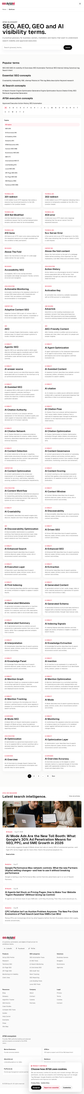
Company (33, 989)
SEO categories (35, 954)
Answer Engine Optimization (21, 91)
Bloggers (60, 961)
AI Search (6, 91)
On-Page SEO (11, 177)
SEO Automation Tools (37, 957)
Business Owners (62, 957)
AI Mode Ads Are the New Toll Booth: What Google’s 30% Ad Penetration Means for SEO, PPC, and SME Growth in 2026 (41, 839)
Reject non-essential (51, 1087)
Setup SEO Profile (8, 957)
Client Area (6, 977)
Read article (10, 854)
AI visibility (18, 68)
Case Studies (6, 1006)
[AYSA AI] (8, 3)
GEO (11, 68)
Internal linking (63, 68)
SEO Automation (39, 68)
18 (47, 776)
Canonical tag (74, 68)
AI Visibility (10, 136)
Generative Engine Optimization (44, 91)
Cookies (59, 999)
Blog (4, 993)
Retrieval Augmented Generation (14, 93)
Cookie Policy (45, 1083)
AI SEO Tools (34, 961)
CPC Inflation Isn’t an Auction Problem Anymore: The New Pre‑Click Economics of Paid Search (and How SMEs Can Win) (41, 912)
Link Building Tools (36, 981)
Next (53, 776)
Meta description (53, 81)
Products (5, 954)
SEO (4, 68)
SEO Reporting (34, 977)
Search (67, 47)
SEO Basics (10, 181)
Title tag (43, 81)
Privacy (59, 993)
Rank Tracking (34, 974)
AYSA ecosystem (9, 1036)
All (6, 107)
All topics (8, 124)
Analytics (9, 140)
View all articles (74, 796)
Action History (23, 103)
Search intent (7, 70)
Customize (67, 1087)
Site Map (5, 1026)
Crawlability (7, 81)
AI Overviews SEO (35, 967)
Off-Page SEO (11, 173)
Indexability (16, 81)
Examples (5, 1020)
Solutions (60, 954)
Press (4, 1023)
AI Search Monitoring (36, 964)
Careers (32, 999)
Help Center (6, 1016)
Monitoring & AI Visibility (10, 974)
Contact (32, 996)
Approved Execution (10, 103)
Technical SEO (51, 68)
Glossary (5, 996)
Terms (59, 996)
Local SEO (10, 169)
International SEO (12, 161)
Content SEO (11, 149)
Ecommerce (61, 964)
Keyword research (67, 81)
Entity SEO (72, 91)
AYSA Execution (12, 144)
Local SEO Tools (35, 984)
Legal (59, 989)
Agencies (60, 967)
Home (4, 9)
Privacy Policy (35, 1083)
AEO (8, 68)
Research (5, 961)
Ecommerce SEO (12, 152)
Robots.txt (36, 81)
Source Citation (62, 91)
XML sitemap (26, 81)
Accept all (36, 1087)
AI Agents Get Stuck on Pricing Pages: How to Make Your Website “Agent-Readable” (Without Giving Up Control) (40, 893)
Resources (5, 989)
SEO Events (6, 1003)
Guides (4, 1013)
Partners (32, 1003)
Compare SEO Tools (8, 1010)
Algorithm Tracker (8, 999)
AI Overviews (28, 68)
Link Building (10, 165)
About (32, 993)
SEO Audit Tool (34, 971)
